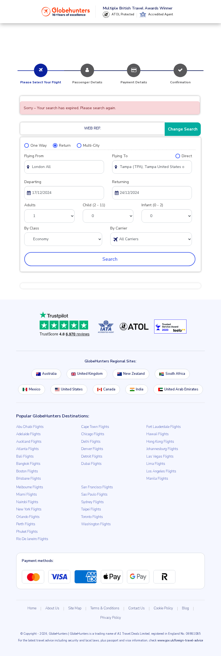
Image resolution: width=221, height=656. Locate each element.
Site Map (74, 608)
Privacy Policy (110, 617)
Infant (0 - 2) (152, 205)
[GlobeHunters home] (66, 11)
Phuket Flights (27, 531)
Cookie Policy (163, 608)
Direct (187, 156)
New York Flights (29, 509)
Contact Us (136, 608)
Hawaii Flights (157, 434)
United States (72, 389)
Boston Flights (27, 471)
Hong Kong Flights (160, 441)
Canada (109, 389)
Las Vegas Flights (160, 456)
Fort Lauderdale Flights (163, 426)
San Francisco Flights (97, 487)
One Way (38, 145)
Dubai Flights (91, 463)
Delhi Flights (91, 441)
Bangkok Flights (28, 463)
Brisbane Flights (28, 478)
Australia (49, 373)
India (139, 389)
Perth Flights (25, 524)
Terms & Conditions (104, 608)
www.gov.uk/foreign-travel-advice (180, 640)
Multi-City (91, 145)
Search (110, 259)
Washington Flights (96, 524)
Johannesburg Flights (162, 449)
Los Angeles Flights (161, 471)
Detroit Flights (91, 456)
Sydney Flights (92, 502)
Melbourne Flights (29, 487)
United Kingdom (90, 373)
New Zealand (134, 373)
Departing (32, 181)
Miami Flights (26, 494)
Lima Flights (155, 463)
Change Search (183, 129)
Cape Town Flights (95, 426)
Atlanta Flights (27, 449)
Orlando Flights (28, 516)
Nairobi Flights (27, 502)
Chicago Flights (92, 434)
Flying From (34, 156)
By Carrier (118, 228)
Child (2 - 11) (94, 205)
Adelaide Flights (28, 434)
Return (65, 145)
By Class (31, 228)
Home (31, 608)
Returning (120, 181)
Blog (185, 608)
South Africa (175, 373)
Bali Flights (25, 456)
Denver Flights (92, 449)
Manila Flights (157, 478)
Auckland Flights (29, 441)
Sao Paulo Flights (94, 494)
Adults (30, 205)
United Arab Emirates (181, 389)
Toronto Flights (92, 516)
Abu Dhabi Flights (30, 426)
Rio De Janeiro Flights (32, 539)
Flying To (120, 156)
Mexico (34, 389)
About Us (52, 608)
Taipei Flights (91, 509)
